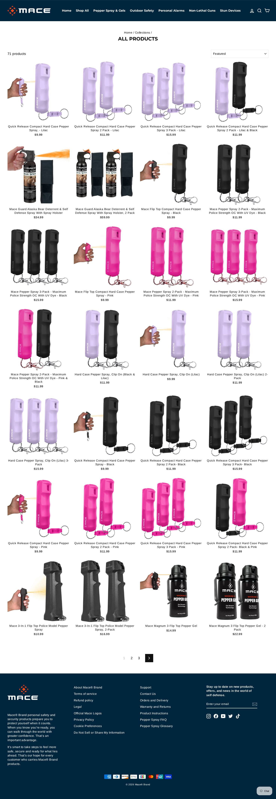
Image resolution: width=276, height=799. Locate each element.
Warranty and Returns (155, 706)
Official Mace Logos (88, 713)
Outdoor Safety (142, 10)
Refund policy (83, 700)
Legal (78, 706)
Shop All (82, 10)
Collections (142, 32)
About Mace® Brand (88, 687)
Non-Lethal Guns (202, 10)
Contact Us (148, 693)
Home (66, 10)
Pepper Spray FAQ (153, 719)
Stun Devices (230, 10)
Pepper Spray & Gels (109, 10)
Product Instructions (154, 713)
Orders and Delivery (154, 700)
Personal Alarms (171, 10)
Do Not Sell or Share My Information (99, 732)
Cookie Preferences (88, 726)
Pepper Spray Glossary (156, 726)
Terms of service (85, 693)
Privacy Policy (84, 719)
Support (145, 687)
